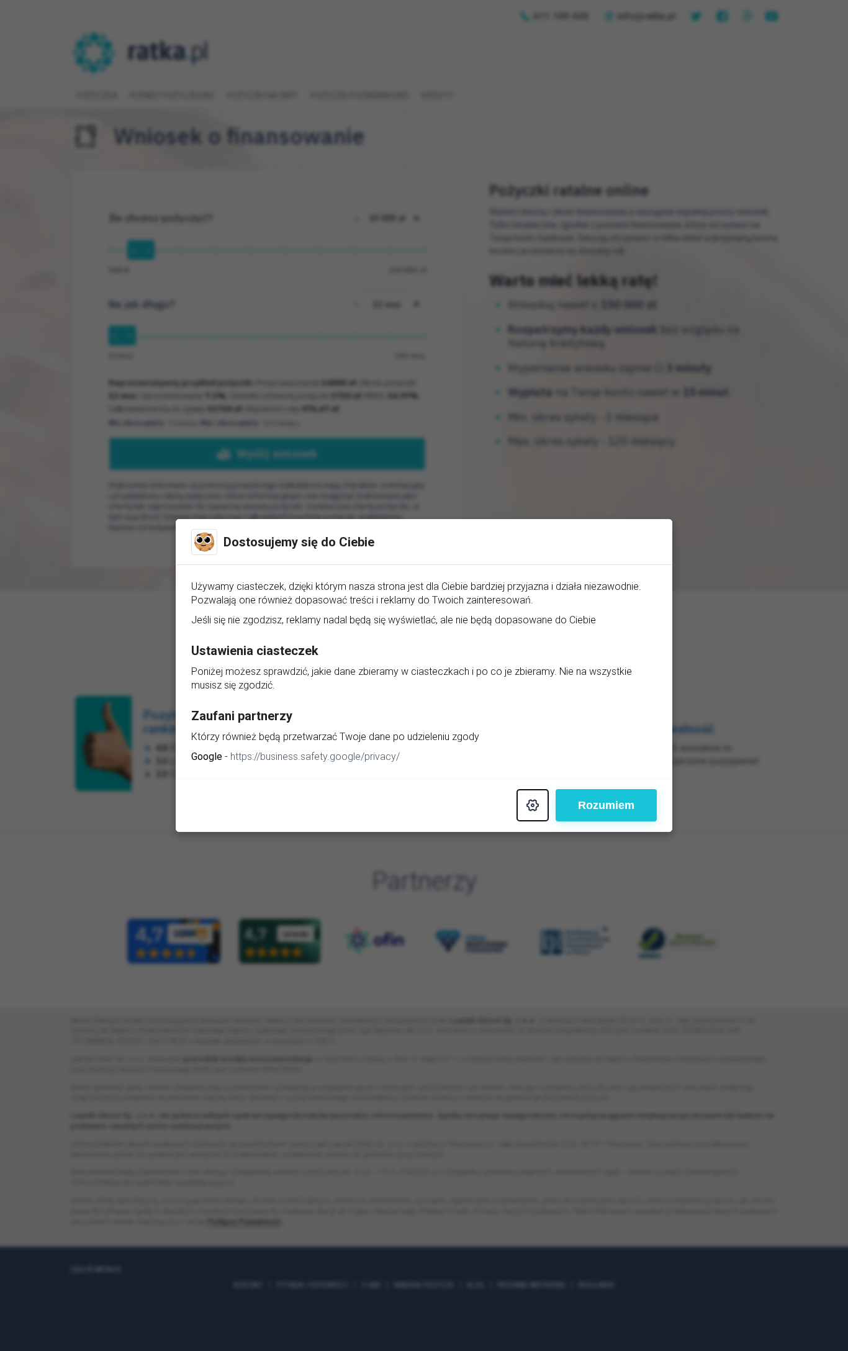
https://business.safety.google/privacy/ (315, 756)
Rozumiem (606, 805)
